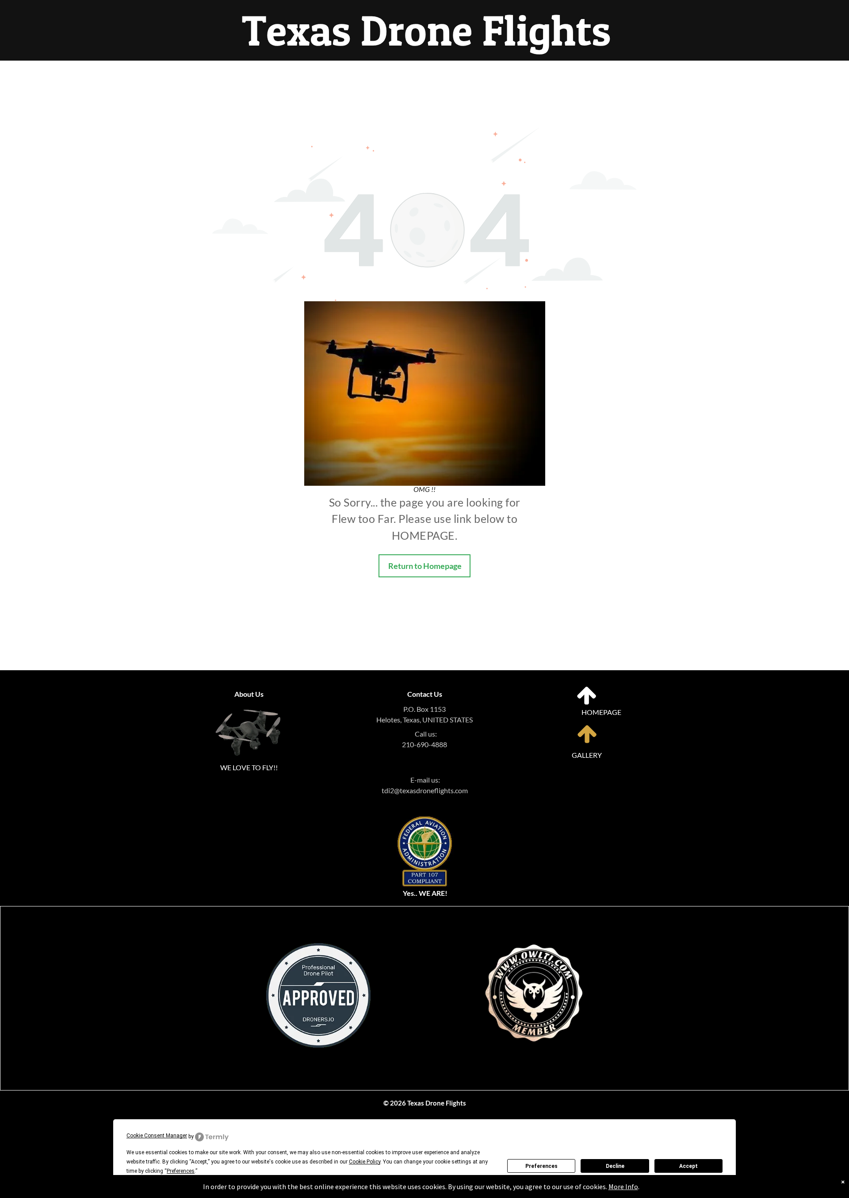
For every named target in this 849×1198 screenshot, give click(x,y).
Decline (615, 1166)
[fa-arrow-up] (586, 703)
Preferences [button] (181, 1171)
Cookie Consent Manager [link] (156, 1136)
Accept (688, 1166)
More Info (623, 1186)
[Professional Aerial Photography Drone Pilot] (534, 926)
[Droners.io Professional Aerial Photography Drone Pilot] (318, 948)
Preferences (541, 1166)
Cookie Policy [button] (364, 1162)
